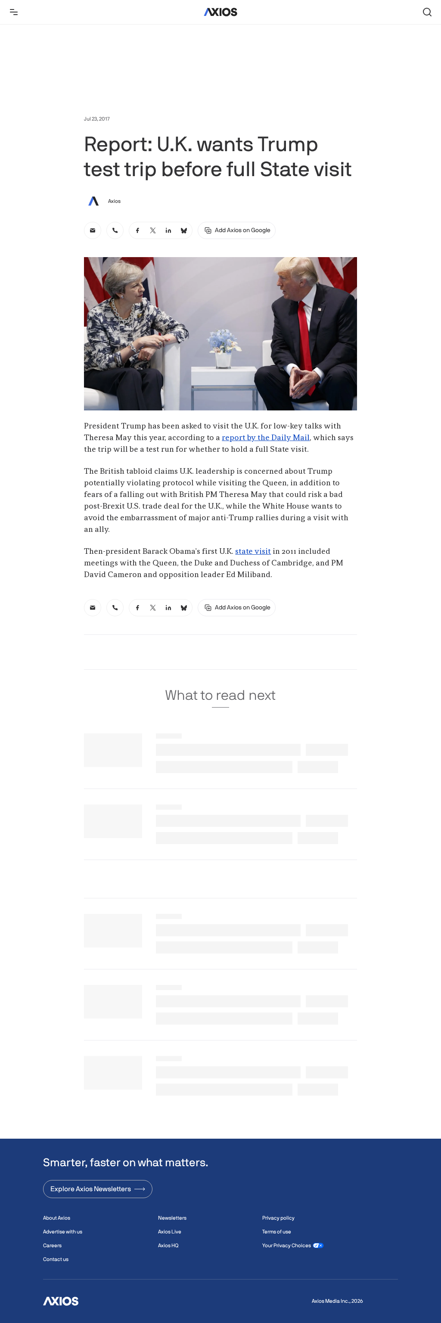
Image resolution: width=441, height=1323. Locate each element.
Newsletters (172, 1218)
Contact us (55, 1259)
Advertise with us (62, 1231)
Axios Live (169, 1231)
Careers (52, 1245)
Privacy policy (278, 1218)
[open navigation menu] (14, 12)
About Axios (56, 1218)
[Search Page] (427, 12)
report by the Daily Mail (266, 438)
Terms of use (276, 1231)
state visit (253, 552)
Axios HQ (168, 1245)
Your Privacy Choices (286, 1245)
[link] (92, 230)
